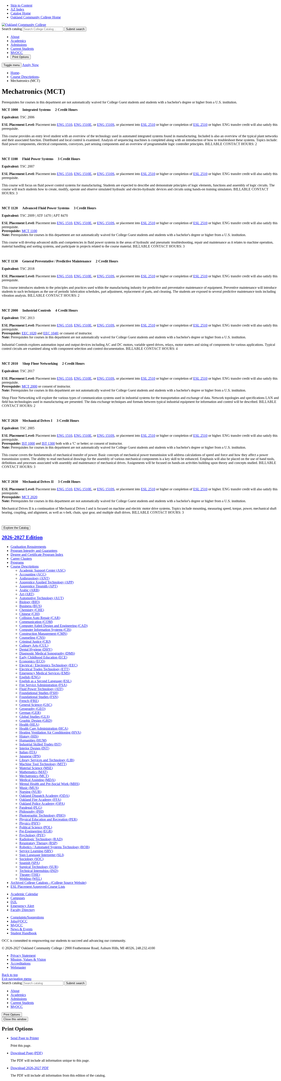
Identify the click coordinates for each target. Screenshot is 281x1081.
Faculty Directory (23, 910)
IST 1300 (48, 443)
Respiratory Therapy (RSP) (38, 843)
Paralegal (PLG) (30, 807)
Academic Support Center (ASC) (42, 570)
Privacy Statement (23, 955)
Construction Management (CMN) (43, 633)
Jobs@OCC (19, 921)
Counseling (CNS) (32, 637)
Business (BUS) (30, 606)
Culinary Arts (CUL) (33, 645)
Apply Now (30, 65)
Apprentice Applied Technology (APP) (46, 582)
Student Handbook (24, 933)
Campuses (18, 898)
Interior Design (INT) (34, 748)
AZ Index (17, 9)
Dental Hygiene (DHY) (35, 649)
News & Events (21, 929)
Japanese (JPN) (30, 756)
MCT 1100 (29, 231)
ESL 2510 (148, 124)
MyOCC (17, 52)
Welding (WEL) (30, 879)
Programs (17, 562)
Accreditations (21, 963)
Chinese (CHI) (29, 614)
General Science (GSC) (35, 705)
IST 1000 (28, 443)
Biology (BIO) (29, 602)
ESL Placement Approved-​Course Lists (38, 886)
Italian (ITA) (28, 752)
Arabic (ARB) (29, 590)
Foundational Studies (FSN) (38, 697)
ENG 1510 (64, 124)
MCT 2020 (29, 497)
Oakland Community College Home (36, 17)
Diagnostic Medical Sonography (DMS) (47, 653)
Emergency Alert (22, 906)
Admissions (19, 45)
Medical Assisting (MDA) (37, 780)
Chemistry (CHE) (31, 610)
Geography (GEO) (32, 709)
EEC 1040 (50, 333)
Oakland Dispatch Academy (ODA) (44, 796)
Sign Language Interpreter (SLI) (41, 855)
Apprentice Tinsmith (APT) (38, 586)
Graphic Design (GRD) (35, 720)
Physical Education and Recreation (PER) (48, 819)
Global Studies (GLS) (34, 716)
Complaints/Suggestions (27, 917)
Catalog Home (21, 13)
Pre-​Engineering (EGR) (35, 831)
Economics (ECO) (32, 661)
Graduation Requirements (28, 547)
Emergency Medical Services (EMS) (44, 673)
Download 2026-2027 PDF (30, 1068)
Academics (18, 41)
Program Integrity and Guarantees (34, 550)
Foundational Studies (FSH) (38, 693)
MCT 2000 (29, 386)
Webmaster (18, 967)
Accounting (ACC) (32, 574)
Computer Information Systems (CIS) (45, 630)
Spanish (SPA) (29, 863)
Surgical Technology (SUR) (38, 867)
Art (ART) (26, 594)
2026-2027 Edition (22, 537)
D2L (14, 902)
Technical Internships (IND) (38, 871)
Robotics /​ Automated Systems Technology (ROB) (54, 847)
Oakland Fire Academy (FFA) (40, 799)
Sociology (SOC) (31, 859)
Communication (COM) (36, 622)
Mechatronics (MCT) (34, 776)
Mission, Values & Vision (28, 959)
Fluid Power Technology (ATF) (41, 689)
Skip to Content (21, 5)
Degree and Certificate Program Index (37, 554)
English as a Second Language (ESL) (45, 681)
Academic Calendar (24, 894)
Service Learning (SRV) (36, 851)
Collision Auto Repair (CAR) (39, 618)
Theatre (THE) (29, 875)
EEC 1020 (29, 333)
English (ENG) (29, 677)
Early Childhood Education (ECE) (43, 657)
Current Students (22, 49)
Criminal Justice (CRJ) (35, 641)
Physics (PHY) (29, 823)
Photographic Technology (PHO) (42, 815)
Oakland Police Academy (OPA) (42, 803)
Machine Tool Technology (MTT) (43, 764)
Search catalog (12, 29)
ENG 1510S (105, 124)
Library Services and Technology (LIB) (46, 760)
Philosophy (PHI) (31, 811)
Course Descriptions (25, 77)
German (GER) (30, 713)
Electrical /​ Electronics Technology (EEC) (48, 665)
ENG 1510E (83, 124)
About (15, 37)
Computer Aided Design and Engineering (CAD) (53, 626)
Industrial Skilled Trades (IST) (40, 744)
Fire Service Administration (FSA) (43, 685)
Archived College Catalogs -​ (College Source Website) (48, 882)
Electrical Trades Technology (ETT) (44, 669)
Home (15, 73)
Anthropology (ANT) (34, 578)
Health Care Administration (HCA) (43, 728)
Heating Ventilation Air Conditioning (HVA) (50, 732)
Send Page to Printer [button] (25, 1038)
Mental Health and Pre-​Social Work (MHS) (49, 784)
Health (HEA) (29, 724)
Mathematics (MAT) (33, 772)
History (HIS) (28, 736)
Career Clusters (21, 558)
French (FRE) (29, 701)
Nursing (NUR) (30, 792)
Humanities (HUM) (33, 740)
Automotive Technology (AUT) (41, 598)
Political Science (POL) (35, 827)
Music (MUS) (29, 788)
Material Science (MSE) (36, 768)
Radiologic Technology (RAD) (41, 839)
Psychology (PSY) (32, 835)
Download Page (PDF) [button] (27, 1053)
